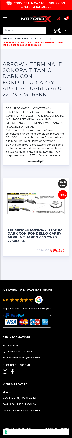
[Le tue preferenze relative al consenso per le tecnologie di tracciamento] (36, 432)
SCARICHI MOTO (40, 38)
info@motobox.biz (32, 357)
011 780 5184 (25, 351)
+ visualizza (56, 250)
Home (6, 38)
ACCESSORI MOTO (20, 38)
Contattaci (12, 345)
